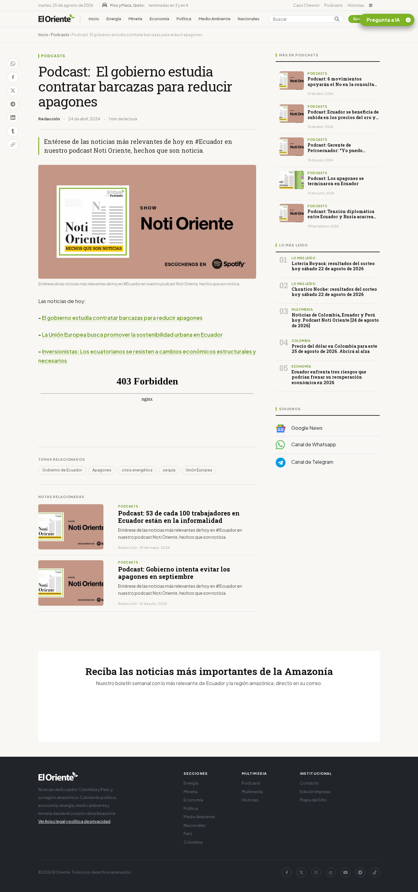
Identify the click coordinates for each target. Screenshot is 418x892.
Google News (306, 428)
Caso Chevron (306, 5)
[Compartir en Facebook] (12, 77)
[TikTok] (375, 872)
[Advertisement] (328, 533)
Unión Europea (199, 470)
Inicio (94, 18)
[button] (370, 5)
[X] (301, 872)
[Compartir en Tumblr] (12, 131)
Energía (113, 18)
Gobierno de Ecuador (62, 470)
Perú (188, 833)
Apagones (101, 470)
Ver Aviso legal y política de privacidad (74, 821)
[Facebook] (287, 872)
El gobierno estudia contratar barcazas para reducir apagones (122, 317)
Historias (356, 5)
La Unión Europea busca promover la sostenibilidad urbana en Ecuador (132, 334)
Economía (159, 18)
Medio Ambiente (214, 18)
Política (184, 18)
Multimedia (252, 791)
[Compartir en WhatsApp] (12, 63)
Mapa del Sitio (313, 799)
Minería (135, 18)
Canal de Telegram (311, 462)
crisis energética (137, 470)
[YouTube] (345, 872)
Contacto (309, 783)
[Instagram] (316, 872)
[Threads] (331, 872)
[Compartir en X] (12, 90)
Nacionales (248, 18)
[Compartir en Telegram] (12, 104)
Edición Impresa (315, 791)
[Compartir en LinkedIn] (12, 117)
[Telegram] (360, 872)
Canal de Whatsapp (313, 444)
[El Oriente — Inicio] (56, 18)
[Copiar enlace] (12, 144)
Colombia (193, 842)
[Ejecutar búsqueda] (337, 19)
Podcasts (333, 5)
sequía (169, 470)
